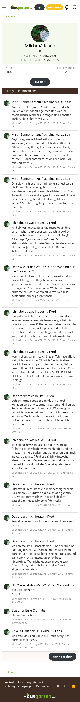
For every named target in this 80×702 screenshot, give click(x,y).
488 (9, 71)
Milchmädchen (20, 123)
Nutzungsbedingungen (18, 686)
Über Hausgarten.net (30, 682)
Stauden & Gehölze (22, 647)
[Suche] (75, 7)
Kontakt (9, 682)
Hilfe (57, 686)
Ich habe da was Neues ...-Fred (34, 222)
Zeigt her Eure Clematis (28, 610)
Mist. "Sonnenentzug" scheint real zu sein (41, 102)
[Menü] (4, 7)
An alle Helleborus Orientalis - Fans (37, 631)
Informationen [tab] (27, 91)
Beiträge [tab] (9, 91)
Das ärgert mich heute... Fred (33, 396)
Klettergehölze (20, 623)
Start (66, 686)
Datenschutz (44, 686)
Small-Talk (17, 303)
